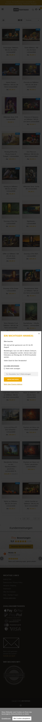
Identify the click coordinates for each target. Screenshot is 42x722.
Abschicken (13, 379)
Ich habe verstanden (11, 366)
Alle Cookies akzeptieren (21, 718)
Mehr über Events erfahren (13, 384)
